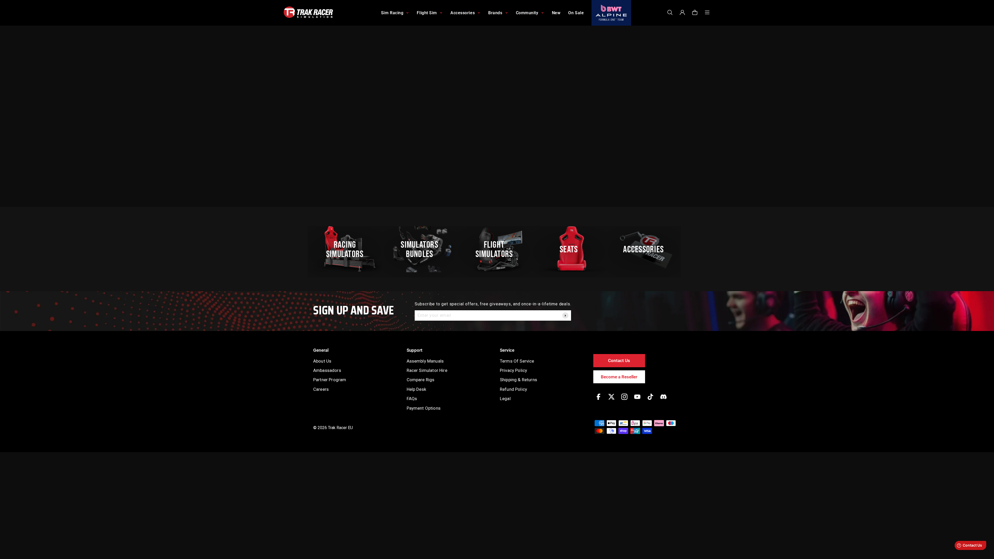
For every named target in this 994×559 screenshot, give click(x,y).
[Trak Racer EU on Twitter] (611, 400)
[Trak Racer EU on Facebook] (598, 400)
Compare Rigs (421, 379)
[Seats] (571, 249)
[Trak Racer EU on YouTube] (637, 400)
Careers (321, 389)
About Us (322, 361)
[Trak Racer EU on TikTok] (650, 400)
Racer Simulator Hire (427, 370)
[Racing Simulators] (347, 249)
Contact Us (619, 360)
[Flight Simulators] (497, 249)
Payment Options (424, 408)
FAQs (412, 398)
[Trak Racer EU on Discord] (663, 400)
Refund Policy (513, 389)
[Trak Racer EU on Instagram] (624, 400)
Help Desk (416, 389)
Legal (505, 398)
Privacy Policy (513, 370)
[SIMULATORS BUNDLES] (422, 249)
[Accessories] (646, 249)
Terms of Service (517, 361)
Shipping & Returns (518, 379)
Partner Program (329, 379)
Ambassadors (327, 370)
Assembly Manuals (425, 361)
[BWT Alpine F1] (611, 13)
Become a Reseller (619, 376)
